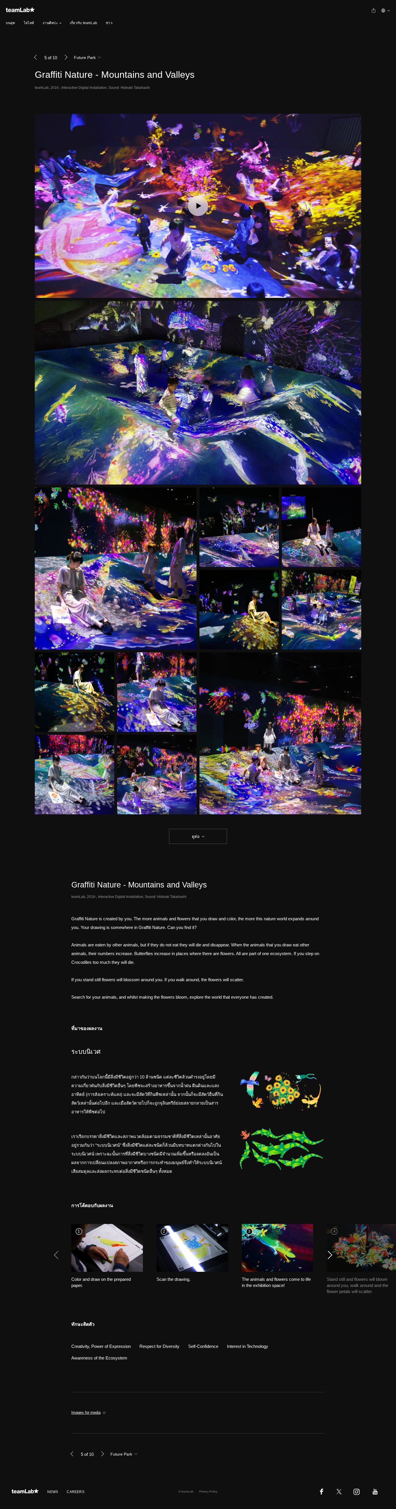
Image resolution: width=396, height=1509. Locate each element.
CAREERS (75, 1492)
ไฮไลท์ (29, 23)
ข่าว (109, 23)
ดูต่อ (195, 836)
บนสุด (10, 23)
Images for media (86, 1412)
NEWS (52, 1492)
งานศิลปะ (50, 23)
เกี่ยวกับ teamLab (83, 23)
